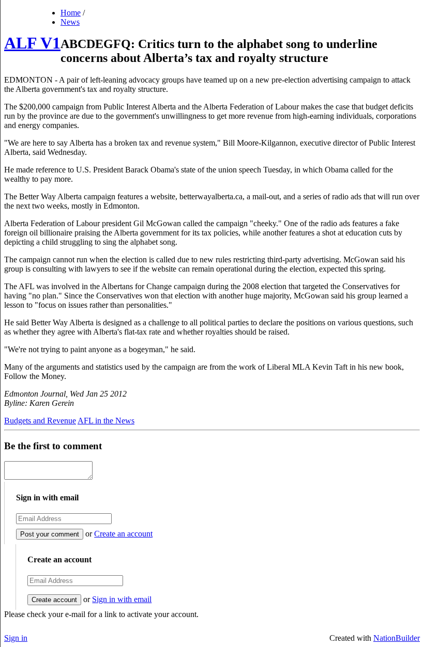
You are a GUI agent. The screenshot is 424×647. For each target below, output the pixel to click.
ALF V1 (32, 43)
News (70, 22)
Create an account (123, 533)
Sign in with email (122, 599)
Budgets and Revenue (40, 420)
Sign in (15, 638)
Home (70, 12)
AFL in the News (106, 420)
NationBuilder (396, 638)
